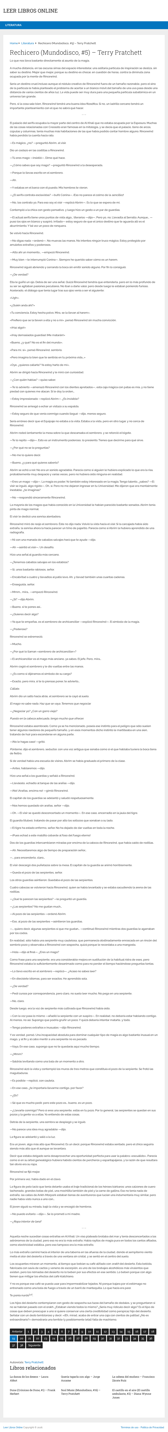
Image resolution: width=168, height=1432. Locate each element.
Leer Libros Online (30, 10)
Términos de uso (129, 1427)
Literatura (13, 25)
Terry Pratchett (33, 1362)
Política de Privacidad (152, 1427)
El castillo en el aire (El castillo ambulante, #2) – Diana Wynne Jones (131, 1393)
